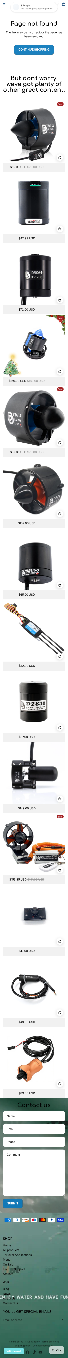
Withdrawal (14, 1351)
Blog (6, 1289)
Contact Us (10, 1303)
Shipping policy (22, 1345)
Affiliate (8, 1274)
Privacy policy (32, 1341)
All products (11, 1250)
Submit (12, 1203)
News (7, 1293)
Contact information (43, 1345)
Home (7, 1245)
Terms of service (50, 1341)
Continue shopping (34, 49)
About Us (9, 1298)
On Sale (8, 1264)
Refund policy (16, 1341)
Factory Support (14, 1269)
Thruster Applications (17, 1255)
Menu (6, 1259)
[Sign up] (61, 1319)
